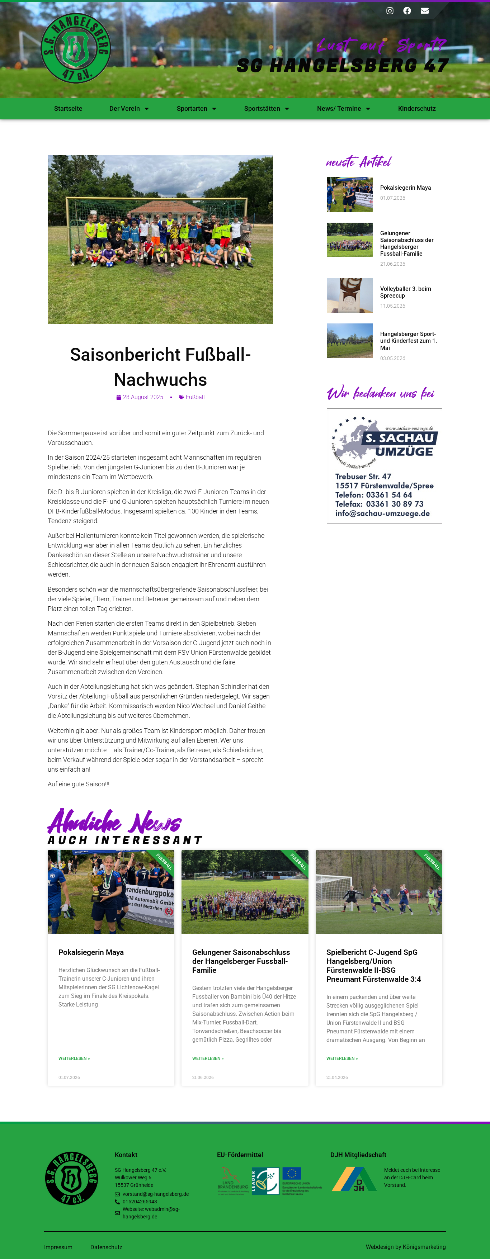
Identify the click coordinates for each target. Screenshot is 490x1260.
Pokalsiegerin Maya (405, 187)
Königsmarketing (424, 1247)
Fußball (195, 397)
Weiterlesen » (74, 1058)
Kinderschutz (417, 108)
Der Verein (124, 108)
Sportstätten (262, 108)
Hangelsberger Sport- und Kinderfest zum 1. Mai (408, 341)
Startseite (68, 108)
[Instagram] (390, 10)
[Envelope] (424, 10)
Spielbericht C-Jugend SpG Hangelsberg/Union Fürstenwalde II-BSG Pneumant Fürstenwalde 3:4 (373, 966)
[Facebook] (407, 10)
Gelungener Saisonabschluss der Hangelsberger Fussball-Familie (407, 243)
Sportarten (192, 108)
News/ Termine (339, 108)
